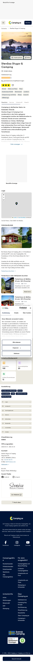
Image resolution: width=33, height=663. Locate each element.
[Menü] (3, 23)
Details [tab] (16, 312)
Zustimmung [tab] (6, 312)
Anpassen (16, 348)
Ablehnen (16, 353)
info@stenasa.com (10, 462)
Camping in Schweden (21, 619)
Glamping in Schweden (22, 586)
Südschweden (7, 569)
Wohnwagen (7, 600)
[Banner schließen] (30, 308)
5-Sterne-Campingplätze (23, 569)
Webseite (4, 464)
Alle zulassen (16, 342)
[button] (29, 46)
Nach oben (17, 502)
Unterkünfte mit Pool (23, 574)
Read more (27, 291)
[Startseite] (15, 22)
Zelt (4, 605)
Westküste (6, 572)
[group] (16, 46)
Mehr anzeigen (15, 144)
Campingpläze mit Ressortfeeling (24, 564)
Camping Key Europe (22, 603)
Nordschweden (8, 563)
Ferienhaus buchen (7, 271)
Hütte (4, 597)
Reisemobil (6, 603)
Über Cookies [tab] (27, 312)
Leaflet (14, 217)
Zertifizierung (22, 607)
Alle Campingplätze (8, 575)
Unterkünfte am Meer (23, 581)
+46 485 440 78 (8, 460)
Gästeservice (22, 599)
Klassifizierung (22, 610)
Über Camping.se (23, 615)
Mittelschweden (8, 566)
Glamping (6, 608)
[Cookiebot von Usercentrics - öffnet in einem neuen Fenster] (20, 308)
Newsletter (21, 612)
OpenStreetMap (22, 217)
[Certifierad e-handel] (22, 641)
